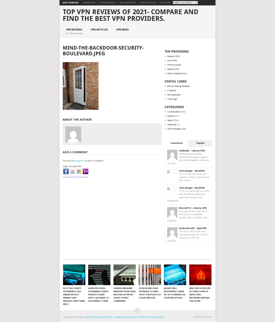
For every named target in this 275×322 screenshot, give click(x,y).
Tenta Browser (107, 3)
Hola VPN (165, 3)
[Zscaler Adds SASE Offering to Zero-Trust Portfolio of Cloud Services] (150, 274)
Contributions (174, 111)
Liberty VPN (173, 69)
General (171, 116)
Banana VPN (89, 3)
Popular (200, 143)
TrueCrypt (172, 99)
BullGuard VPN (128, 3)
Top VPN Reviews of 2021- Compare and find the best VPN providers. (130, 15)
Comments (176, 143)
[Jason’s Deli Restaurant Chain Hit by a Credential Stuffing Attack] (175, 274)
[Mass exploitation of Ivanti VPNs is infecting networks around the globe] (200, 274)
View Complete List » (177, 73)
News (170, 120)
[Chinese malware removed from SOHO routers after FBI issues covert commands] (124, 274)
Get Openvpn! (174, 94)
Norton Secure (148, 3)
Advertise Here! (202, 317)
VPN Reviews (74, 31)
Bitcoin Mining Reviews (178, 86)
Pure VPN (172, 60)
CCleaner (171, 90)
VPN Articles (99, 29)
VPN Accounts (174, 65)
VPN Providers (174, 129)
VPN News (122, 29)
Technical (171, 124)
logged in (79, 160)
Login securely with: (72, 166)
